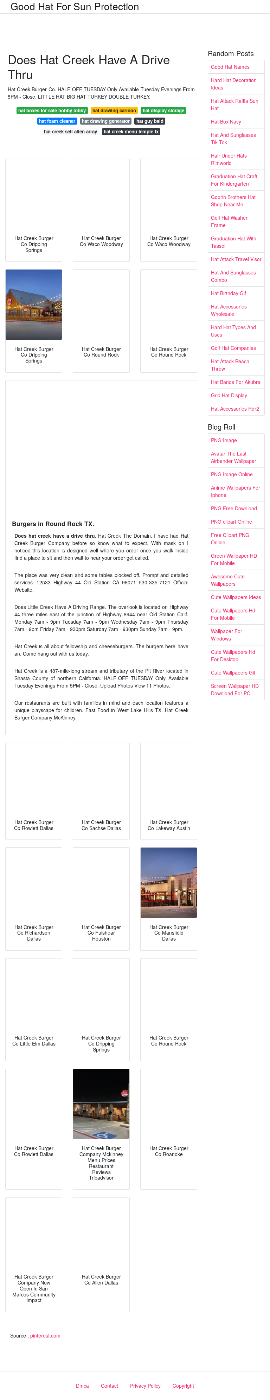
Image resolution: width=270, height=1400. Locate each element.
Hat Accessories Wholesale (229, 310)
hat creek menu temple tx (131, 131)
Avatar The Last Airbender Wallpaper (233, 457)
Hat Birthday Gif (228, 293)
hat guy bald (149, 121)
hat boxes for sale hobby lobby (52, 110)
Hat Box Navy (226, 121)
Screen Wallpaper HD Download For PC (235, 689)
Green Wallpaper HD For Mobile (234, 559)
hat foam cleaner (57, 121)
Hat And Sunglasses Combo (233, 276)
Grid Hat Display (229, 395)
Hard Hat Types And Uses (233, 331)
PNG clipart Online (231, 521)
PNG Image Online (232, 474)
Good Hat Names (230, 66)
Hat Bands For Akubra (236, 381)
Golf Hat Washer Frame (229, 221)
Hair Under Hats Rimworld (229, 159)
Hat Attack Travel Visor (236, 259)
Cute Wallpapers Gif (233, 672)
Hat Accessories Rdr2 (235, 408)
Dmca (82, 1385)
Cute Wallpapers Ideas (236, 597)
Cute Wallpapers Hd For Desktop (233, 655)
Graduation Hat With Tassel (233, 242)
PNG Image (224, 440)
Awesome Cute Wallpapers (228, 580)
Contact (109, 1385)
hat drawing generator (106, 121)
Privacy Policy (145, 1385)
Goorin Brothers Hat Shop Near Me (233, 200)
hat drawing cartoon (114, 110)
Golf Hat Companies (233, 347)
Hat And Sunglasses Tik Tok (233, 138)
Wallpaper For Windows (226, 635)
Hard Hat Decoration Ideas (234, 84)
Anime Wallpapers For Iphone (235, 491)
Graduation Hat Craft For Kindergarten (234, 180)
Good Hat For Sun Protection (75, 6)
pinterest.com (45, 1335)
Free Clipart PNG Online (230, 538)
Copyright (183, 1385)
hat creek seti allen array (70, 131)
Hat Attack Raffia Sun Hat (234, 104)
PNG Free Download (234, 508)
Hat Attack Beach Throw (230, 365)
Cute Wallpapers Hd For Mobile (233, 614)
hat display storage (163, 110)
